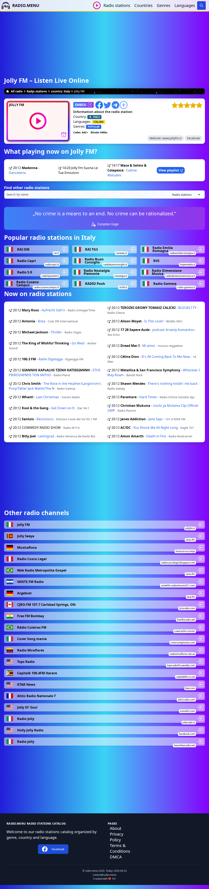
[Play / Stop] (96, 5)
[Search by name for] (104, 194)
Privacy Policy (116, 837)
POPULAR (94, 126)
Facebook (193, 138)
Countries (143, 5)
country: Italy (60, 91)
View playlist (169, 170)
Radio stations (116, 5)
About (115, 828)
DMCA (116, 857)
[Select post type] (185, 195)
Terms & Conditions (120, 848)
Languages (185, 5)
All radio (17, 91)
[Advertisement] (104, 40)
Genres (163, 5)
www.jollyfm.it (171, 138)
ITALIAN (98, 122)
